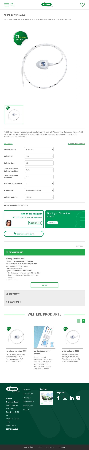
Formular (52, 223)
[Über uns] (46, 398)
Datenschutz (28, 447)
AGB (39, 447)
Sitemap (62, 447)
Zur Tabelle (8, 144)
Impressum (50, 447)
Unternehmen (28, 402)
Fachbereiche (28, 394)
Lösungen (27, 398)
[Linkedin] (73, 398)
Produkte (26, 390)
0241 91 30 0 (36, 223)
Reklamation (28, 405)
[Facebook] (59, 398)
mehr (44, 285)
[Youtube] (79, 398)
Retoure (26, 409)
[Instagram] (66, 398)
